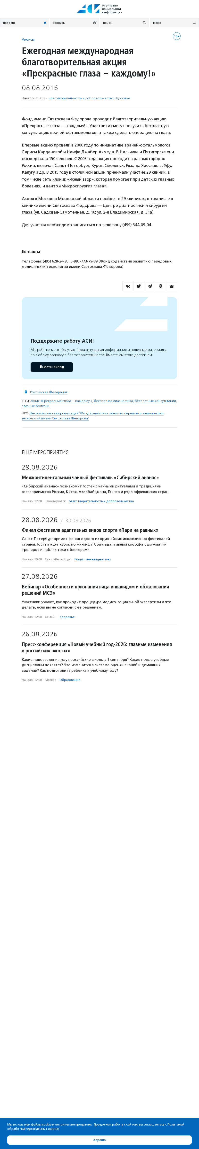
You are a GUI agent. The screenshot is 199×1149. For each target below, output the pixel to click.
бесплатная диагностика (113, 401)
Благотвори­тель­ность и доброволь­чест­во (81, 98)
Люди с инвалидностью (92, 559)
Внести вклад (52, 367)
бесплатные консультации (155, 401)
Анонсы (28, 39)
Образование (69, 680)
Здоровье (122, 98)
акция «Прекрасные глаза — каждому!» (61, 401)
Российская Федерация (48, 392)
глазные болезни (35, 406)
